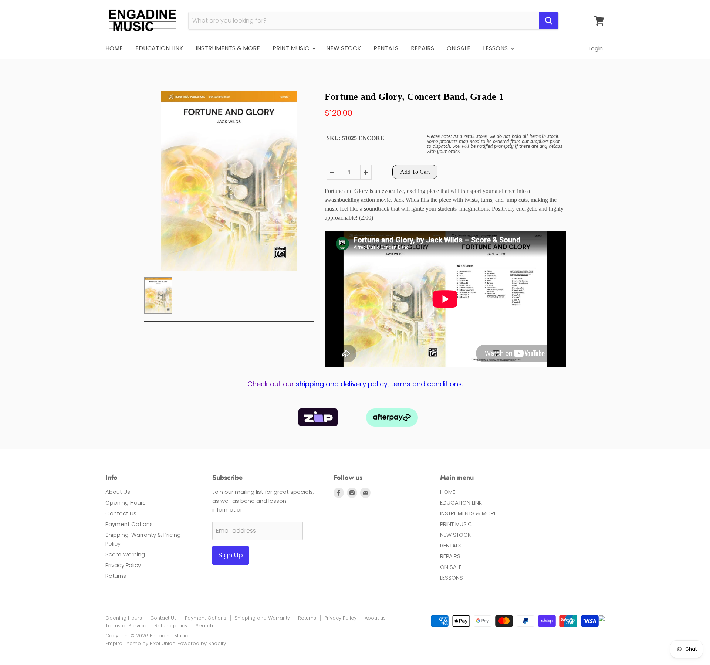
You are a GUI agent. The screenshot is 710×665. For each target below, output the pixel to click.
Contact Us (120, 513)
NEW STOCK (343, 48)
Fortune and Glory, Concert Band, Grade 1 (414, 96)
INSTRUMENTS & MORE (228, 48)
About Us (117, 492)
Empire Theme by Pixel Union (140, 643)
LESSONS (496, 48)
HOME (114, 48)
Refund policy (171, 625)
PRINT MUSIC (292, 48)
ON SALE (458, 48)
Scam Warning (125, 554)
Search (204, 625)
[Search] (548, 20)
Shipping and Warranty (262, 617)
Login (596, 48)
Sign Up (230, 555)
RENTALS (385, 48)
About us (375, 617)
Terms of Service (125, 625)
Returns (115, 576)
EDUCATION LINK (159, 48)
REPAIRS (422, 48)
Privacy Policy (123, 565)
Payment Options (129, 524)
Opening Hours (125, 502)
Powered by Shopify (202, 643)
